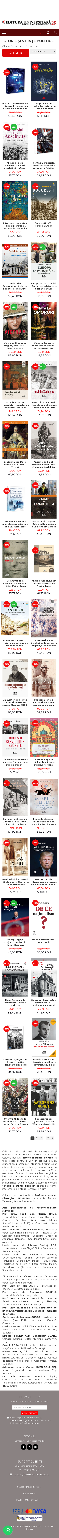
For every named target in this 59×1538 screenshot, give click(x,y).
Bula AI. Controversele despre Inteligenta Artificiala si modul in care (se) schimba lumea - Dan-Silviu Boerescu (15, 106)
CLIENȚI (28, 1493)
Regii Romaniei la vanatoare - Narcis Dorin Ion (15, 1002)
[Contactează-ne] (40, 32)
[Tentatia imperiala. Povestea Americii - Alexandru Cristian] (44, 141)
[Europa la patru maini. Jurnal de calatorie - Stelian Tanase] (44, 261)
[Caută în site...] (55, 32)
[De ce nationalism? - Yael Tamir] (44, 917)
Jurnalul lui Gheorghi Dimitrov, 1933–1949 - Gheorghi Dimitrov (15, 822)
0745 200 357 (31, 1470)
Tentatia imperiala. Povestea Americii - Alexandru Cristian (44, 165)
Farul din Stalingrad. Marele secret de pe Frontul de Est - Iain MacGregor (44, 405)
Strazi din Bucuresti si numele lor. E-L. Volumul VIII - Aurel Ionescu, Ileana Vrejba (43, 1002)
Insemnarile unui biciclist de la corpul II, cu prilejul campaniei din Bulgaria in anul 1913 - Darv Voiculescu (44, 643)
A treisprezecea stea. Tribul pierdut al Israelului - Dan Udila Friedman (15, 226)
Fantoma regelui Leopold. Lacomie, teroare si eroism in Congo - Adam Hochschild (44, 702)
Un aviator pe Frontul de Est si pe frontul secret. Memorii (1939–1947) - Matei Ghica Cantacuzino (15, 702)
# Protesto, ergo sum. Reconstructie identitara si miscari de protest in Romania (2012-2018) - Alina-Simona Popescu (15, 1062)
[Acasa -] (29, 22)
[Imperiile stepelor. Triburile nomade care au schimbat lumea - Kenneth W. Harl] (44, 797)
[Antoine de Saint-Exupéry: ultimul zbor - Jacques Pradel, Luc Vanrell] (44, 440)
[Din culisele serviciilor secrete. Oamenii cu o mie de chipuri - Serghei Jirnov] (15, 737)
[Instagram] (35, 1447)
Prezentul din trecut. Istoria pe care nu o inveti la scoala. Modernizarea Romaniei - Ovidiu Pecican (15, 643)
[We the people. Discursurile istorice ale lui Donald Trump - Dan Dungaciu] (44, 856)
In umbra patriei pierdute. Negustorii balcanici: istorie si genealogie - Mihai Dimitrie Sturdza (15, 405)
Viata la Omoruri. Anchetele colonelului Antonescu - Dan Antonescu (43, 346)
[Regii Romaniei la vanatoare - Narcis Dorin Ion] (15, 977)
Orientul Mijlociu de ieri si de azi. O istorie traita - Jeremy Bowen (15, 1121)
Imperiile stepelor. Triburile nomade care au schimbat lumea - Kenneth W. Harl (44, 822)
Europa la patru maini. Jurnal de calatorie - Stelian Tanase (44, 286)
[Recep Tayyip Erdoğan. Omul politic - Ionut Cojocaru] (15, 917)
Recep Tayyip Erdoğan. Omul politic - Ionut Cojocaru (15, 942)
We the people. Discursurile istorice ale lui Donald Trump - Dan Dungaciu (44, 882)
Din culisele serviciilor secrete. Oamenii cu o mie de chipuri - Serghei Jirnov (15, 762)
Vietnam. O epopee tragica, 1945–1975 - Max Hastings (15, 346)
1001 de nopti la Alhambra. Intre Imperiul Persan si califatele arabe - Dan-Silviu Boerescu (43, 762)
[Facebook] (23, 1447)
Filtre (17, 52)
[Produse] (4, 33)
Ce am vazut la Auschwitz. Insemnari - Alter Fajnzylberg (15, 583)
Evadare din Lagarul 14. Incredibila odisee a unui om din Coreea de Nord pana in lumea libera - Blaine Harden (44, 524)
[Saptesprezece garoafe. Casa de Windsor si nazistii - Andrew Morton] (44, 1097)
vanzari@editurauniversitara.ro (31, 1474)
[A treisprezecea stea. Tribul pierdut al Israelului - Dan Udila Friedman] (15, 200)
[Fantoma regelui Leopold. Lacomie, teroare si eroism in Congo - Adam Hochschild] (44, 678)
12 (48, 1138)
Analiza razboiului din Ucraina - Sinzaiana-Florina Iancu (44, 583)
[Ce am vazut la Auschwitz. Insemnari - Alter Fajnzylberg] (15, 559)
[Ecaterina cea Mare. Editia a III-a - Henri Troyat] (15, 440)
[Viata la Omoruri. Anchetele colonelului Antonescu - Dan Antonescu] (44, 321)
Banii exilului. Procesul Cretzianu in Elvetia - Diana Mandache (15, 882)
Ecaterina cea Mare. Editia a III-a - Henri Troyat (15, 464)
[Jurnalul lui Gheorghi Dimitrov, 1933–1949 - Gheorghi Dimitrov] (15, 797)
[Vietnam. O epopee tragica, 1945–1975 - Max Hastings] (15, 321)
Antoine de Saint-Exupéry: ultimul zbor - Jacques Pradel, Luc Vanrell (44, 464)
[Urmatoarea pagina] (52, 1138)
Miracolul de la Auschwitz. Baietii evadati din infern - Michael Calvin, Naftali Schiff (15, 165)
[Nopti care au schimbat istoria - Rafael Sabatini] (44, 81)
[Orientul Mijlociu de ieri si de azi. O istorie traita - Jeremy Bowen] (15, 1097)
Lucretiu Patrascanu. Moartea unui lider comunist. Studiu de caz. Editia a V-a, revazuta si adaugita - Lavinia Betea (44, 1062)
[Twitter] (29, 1447)
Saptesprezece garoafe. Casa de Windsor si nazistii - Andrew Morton (43, 1121)
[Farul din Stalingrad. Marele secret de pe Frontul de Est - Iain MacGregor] (44, 380)
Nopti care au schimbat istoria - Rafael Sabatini (44, 106)
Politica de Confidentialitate (24, 1423)
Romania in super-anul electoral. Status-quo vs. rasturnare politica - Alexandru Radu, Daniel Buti (15, 524)
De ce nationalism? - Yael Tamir (44, 941)
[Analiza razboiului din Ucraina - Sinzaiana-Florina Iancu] (44, 559)
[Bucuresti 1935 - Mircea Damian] (44, 200)
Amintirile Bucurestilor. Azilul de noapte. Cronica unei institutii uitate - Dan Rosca (15, 286)
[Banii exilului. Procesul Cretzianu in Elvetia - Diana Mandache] (15, 857)
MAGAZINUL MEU (28, 1487)
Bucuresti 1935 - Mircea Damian (44, 224)
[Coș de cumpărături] (48, 32)
